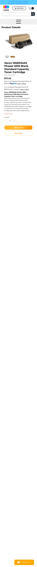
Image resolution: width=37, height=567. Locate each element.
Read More (8, 114)
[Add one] (14, 121)
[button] (32, 8)
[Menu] (18, 21)
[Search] (33, 14)
